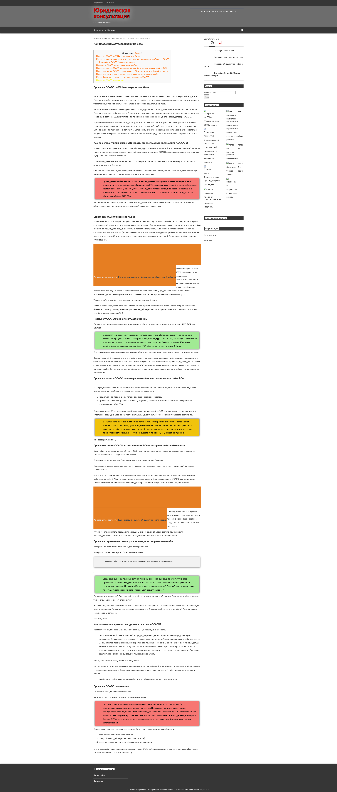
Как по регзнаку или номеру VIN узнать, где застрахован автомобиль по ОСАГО (132, 59)
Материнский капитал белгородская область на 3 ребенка (147, 277)
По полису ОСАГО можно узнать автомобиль (117, 65)
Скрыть (138, 53)
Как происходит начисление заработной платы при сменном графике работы (234, 125)
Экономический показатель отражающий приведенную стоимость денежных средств (211, 151)
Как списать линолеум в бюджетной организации (142, 520)
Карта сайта (98, 3)
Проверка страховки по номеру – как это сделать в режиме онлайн (127, 74)
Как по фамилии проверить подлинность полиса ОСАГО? (122, 77)
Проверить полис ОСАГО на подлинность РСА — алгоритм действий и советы (132, 71)
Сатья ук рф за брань (224, 50)
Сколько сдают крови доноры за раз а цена (212, 181)
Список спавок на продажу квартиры (212, 203)
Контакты (110, 3)
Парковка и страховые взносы (231, 193)
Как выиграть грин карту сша (228, 57)
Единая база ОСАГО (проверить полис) (117, 62)
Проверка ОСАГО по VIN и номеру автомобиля (118, 56)
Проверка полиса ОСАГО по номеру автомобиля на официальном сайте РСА (131, 68)
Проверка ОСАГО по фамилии (110, 80)
